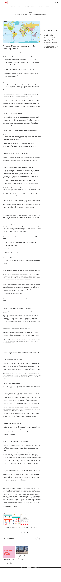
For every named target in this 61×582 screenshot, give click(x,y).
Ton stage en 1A (24, 52)
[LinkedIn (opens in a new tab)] (57, 2)
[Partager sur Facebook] (37, 538)
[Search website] (52, 6)
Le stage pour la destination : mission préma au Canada (22, 557)
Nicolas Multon (7, 52)
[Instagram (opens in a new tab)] (56, 2)
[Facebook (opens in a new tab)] (54, 2)
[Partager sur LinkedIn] (39, 538)
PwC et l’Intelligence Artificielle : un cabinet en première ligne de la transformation (50, 39)
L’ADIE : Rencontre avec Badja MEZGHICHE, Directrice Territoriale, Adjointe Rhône (50, 30)
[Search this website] (51, 21)
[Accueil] (14, 14)
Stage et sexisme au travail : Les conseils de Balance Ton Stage (9, 561)
